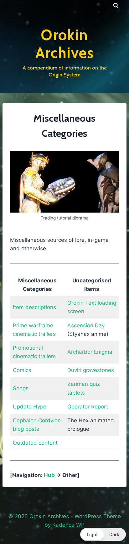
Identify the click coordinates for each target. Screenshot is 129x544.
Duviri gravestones (90, 370)
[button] (103, 534)
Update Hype (29, 406)
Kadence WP (68, 525)
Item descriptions (34, 307)
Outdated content (35, 443)
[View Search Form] (115, 5)
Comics (22, 370)
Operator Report (87, 406)
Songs (20, 388)
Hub (49, 475)
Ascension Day (86, 325)
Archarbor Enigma (89, 352)
